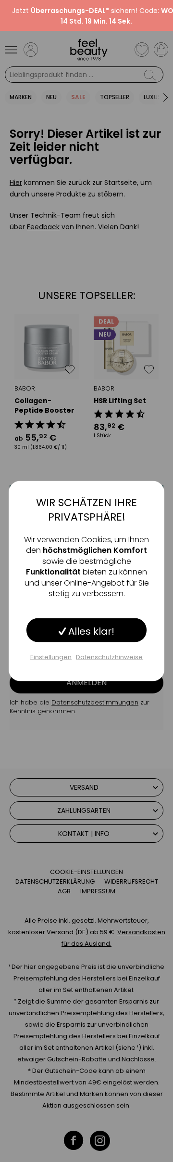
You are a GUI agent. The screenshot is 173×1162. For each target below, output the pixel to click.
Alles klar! (90, 631)
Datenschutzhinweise (109, 657)
